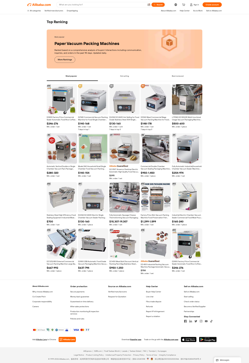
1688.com (98, 351)
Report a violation (153, 316)
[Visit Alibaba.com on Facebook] (185, 321)
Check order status (191, 302)
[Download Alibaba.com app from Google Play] (208, 339)
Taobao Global (135, 351)
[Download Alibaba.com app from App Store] (188, 339)
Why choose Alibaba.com (42, 292)
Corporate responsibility (42, 302)
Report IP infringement (155, 311)
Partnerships (189, 311)
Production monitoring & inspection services (84, 312)
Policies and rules (77, 319)
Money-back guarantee (79, 297)
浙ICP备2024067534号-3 (191, 359)
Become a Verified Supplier (195, 306)
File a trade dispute (153, 302)
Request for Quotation (117, 297)
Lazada (124, 351)
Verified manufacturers (117, 292)
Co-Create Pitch (39, 297)
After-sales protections (79, 306)
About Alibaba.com (40, 286)
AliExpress (87, 351)
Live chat (149, 297)
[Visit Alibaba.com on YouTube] (206, 321)
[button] (148, 4)
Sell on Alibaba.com (191, 292)
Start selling (188, 297)
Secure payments (77, 292)
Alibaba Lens (41, 340)
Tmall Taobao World (112, 351)
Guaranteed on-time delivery (81, 302)
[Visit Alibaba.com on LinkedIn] (190, 321)
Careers (35, 306)
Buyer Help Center (153, 292)
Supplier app (135, 340)
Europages (162, 351)
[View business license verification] (148, 359)
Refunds (149, 306)
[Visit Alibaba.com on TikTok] (211, 321)
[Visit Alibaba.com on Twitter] (195, 321)
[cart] (184, 5)
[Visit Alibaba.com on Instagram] (201, 321)
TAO (144, 351)
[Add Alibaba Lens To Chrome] (67, 339)
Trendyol (152, 351)
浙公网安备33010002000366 (167, 359)
